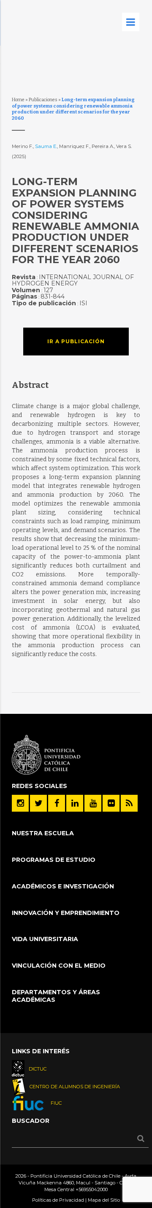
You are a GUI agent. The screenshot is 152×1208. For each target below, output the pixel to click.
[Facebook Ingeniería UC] (56, 803)
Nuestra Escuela (43, 833)
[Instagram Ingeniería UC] (20, 803)
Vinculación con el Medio (59, 965)
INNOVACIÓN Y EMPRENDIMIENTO (65, 913)
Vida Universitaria (45, 939)
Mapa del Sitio (104, 1200)
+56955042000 (92, 1189)
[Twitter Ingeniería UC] (38, 803)
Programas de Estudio (53, 860)
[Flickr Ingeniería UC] (111, 803)
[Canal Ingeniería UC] (92, 803)
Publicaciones (43, 99)
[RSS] (129, 803)
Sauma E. (46, 146)
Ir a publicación (76, 341)
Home (18, 99)
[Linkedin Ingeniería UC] (74, 803)
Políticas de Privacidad (58, 1200)
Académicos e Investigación (63, 886)
